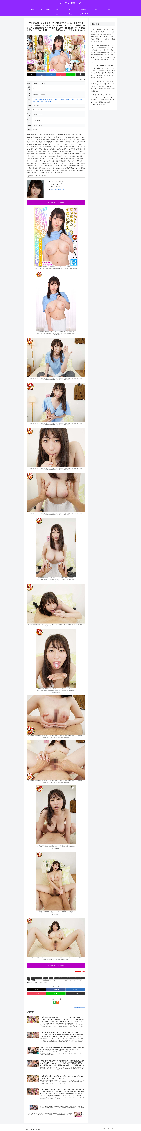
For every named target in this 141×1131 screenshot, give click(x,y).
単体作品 (41, 99)
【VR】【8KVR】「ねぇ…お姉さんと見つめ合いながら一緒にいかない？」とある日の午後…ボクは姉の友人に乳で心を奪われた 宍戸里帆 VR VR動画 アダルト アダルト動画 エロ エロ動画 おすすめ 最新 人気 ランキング (103, 35)
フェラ (74, 99)
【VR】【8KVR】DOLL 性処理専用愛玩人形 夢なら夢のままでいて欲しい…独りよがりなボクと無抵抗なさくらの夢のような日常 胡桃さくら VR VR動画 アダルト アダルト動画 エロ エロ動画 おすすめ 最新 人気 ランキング (103, 71)
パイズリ (57, 99)
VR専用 (35, 99)
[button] (80, 74)
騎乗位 (63, 99)
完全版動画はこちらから (56, 202)
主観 (41, 102)
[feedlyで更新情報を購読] (54, 1002)
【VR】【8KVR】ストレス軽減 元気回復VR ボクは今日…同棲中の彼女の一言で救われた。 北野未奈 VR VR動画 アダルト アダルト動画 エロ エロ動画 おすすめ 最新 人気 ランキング (103, 86)
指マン (68, 99)
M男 (38, 102)
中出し (51, 99)
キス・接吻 (47, 102)
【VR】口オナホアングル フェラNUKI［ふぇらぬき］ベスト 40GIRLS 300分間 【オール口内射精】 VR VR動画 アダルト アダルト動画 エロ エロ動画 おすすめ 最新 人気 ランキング (103, 99)
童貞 (46, 99)
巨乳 (34, 102)
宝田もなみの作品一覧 (57, 189)
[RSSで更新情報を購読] (57, 1002)
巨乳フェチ (80, 99)
